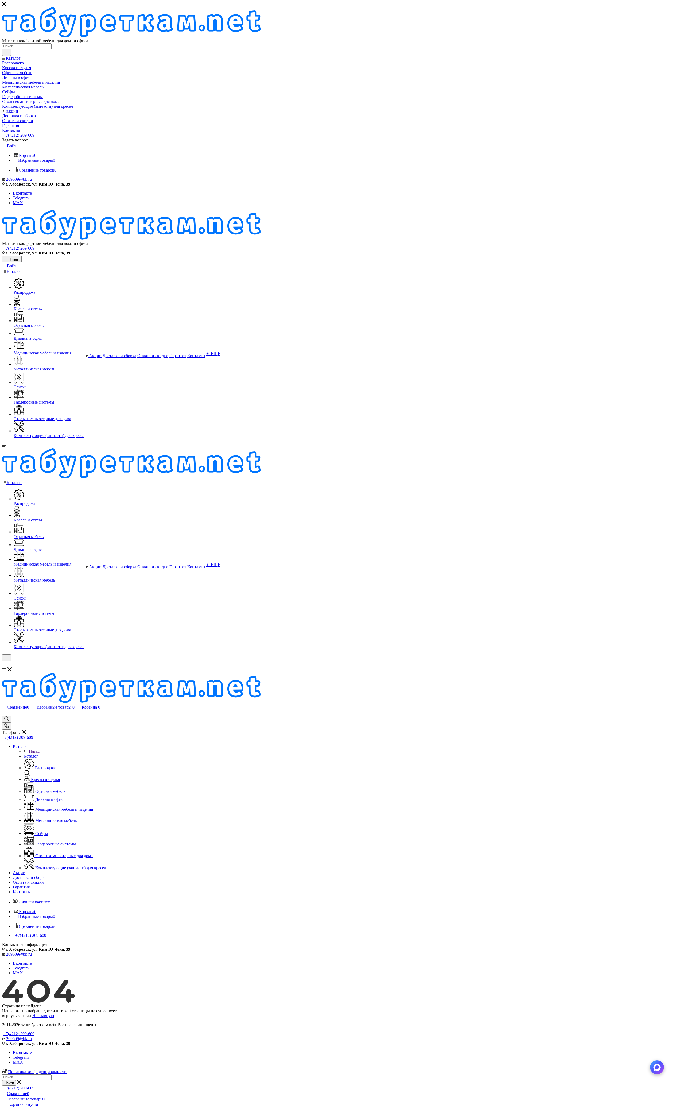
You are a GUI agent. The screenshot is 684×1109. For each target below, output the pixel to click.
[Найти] (6, 52)
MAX (18, 202)
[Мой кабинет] (4, 664)
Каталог (31, 756)
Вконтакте (22, 193)
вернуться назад (16, 1015)
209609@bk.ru (19, 179)
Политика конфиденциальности (37, 1071)
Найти (9, 1083)
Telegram (21, 198)
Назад (34, 751)
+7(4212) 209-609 (18, 135)
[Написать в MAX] (657, 1067)
